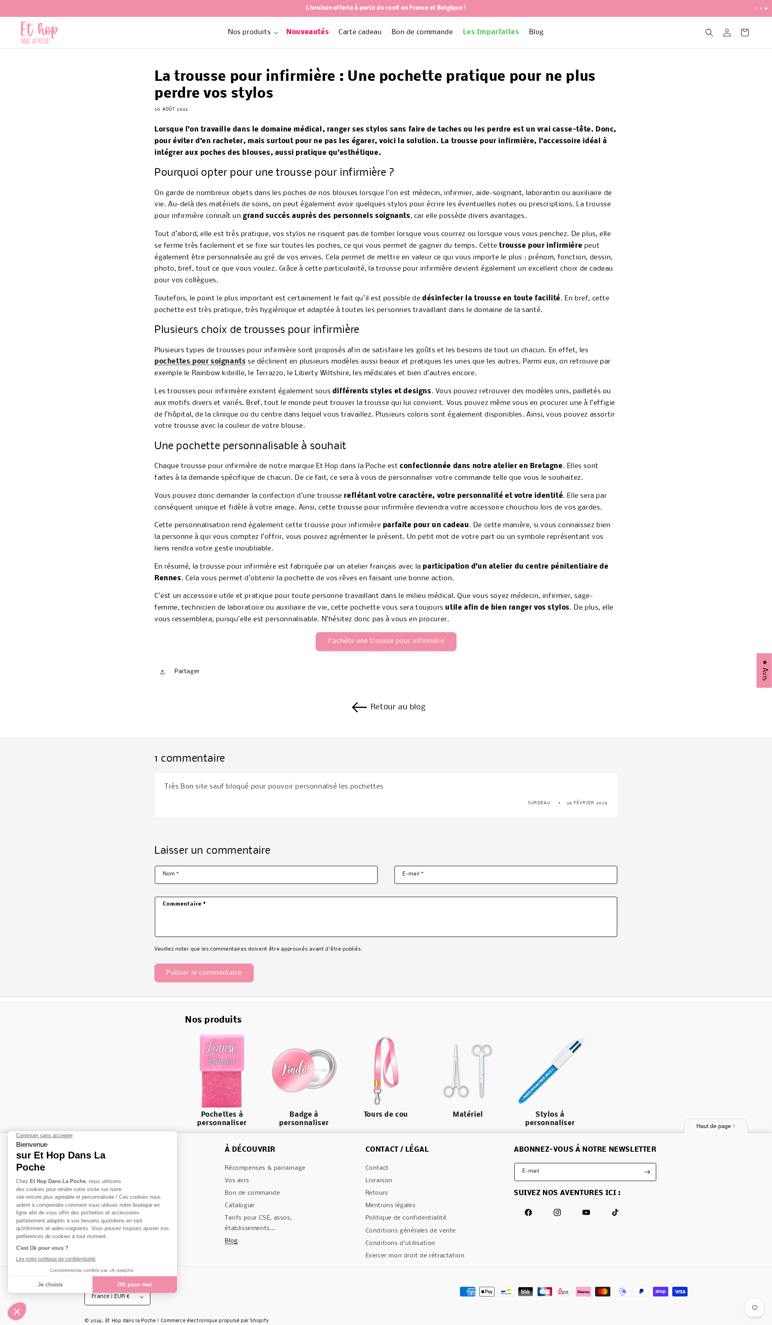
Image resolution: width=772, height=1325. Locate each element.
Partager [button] (187, 671)
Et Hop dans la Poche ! (132, 1321)
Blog (231, 1241)
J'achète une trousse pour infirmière (386, 641)
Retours (376, 1193)
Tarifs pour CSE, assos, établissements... (258, 1223)
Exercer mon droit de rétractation (415, 1256)
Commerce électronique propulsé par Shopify (215, 1321)
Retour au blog (398, 707)
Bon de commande (252, 1193)
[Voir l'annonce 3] (766, 8)
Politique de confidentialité (406, 1218)
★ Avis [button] (764, 670)
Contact (377, 1168)
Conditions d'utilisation (400, 1243)
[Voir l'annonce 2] (761, 8)
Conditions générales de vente (410, 1231)
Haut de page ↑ (715, 1126)
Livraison (378, 1180)
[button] (252, 33)
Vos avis (237, 1180)
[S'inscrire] (647, 1172)
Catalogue (239, 1205)
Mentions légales (390, 1205)
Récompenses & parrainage (265, 1168)
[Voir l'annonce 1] (756, 8)
